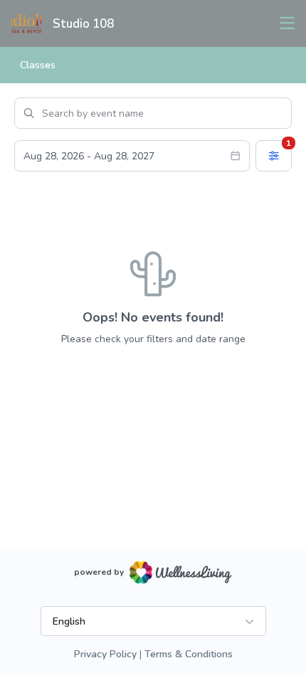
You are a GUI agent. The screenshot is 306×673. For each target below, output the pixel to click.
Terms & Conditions (188, 654)
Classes (38, 65)
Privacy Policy (105, 654)
